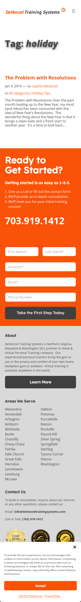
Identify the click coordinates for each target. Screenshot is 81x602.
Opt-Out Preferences (31, 596)
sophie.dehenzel (45, 86)
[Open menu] (73, 11)
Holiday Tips (40, 93)
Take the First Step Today (40, 312)
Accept (40, 586)
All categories (19, 93)
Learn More (40, 382)
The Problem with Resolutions (40, 77)
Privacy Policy (52, 596)
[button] (75, 547)
